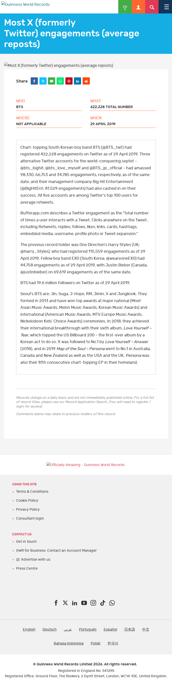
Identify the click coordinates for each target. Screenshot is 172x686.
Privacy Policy (28, 509)
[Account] (138, 6)
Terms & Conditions (32, 491)
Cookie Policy (27, 500)
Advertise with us (35, 559)
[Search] (152, 6)
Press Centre (27, 568)
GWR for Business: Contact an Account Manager (56, 550)
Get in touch (26, 541)
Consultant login (30, 518)
